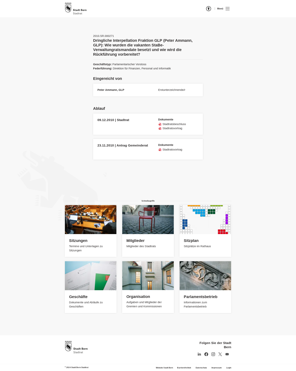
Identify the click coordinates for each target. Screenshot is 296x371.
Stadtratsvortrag (172, 128)
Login (228, 368)
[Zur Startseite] (76, 8)
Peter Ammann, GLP (110, 89)
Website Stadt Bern (164, 368)
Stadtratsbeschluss (174, 124)
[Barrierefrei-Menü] (208, 8)
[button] (223, 8)
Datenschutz (201, 368)
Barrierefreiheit (184, 368)
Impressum (217, 368)
